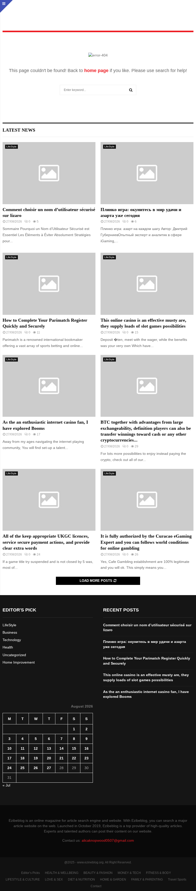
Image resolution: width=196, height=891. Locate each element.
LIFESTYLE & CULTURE (23, 879)
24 (9, 768)
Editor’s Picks (30, 873)
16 (86, 748)
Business (10, 632)
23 (86, 758)
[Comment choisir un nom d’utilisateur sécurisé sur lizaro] (49, 173)
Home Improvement (19, 662)
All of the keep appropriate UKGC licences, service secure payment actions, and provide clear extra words (46, 542)
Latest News (19, 130)
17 (9, 758)
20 (49, 758)
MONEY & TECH (129, 873)
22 (74, 758)
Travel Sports (177, 879)
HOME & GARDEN (113, 879)
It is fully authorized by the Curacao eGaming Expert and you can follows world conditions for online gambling (146, 542)
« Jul (6, 785)
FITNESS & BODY (158, 873)
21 (61, 758)
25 (22, 768)
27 (49, 768)
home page (96, 70)
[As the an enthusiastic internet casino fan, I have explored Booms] (49, 386)
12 (36, 748)
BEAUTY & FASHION (98, 873)
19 (36, 758)
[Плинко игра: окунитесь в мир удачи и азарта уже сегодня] (147, 173)
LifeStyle (11, 146)
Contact (96, 886)
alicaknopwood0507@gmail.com (108, 840)
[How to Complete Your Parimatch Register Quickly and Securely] (49, 284)
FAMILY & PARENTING (147, 879)
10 (9, 748)
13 (49, 748)
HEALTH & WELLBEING (61, 873)
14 (61, 748)
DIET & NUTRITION (81, 879)
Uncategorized (14, 655)
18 (22, 758)
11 (22, 748)
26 (36, 768)
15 (74, 748)
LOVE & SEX (54, 879)
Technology (12, 640)
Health (8, 647)
